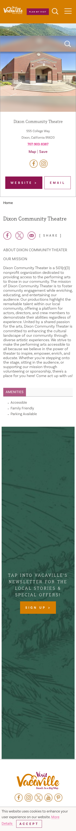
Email (57, 183)
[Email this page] (32, 235)
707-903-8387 (38, 144)
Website (22, 183)
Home (8, 203)
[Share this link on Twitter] (19, 235)
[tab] (14, 392)
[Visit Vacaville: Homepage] (38, 781)
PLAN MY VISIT (37, 12)
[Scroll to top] (59, 819)
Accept (29, 824)
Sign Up (36, 608)
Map (32, 151)
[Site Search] (55, 12)
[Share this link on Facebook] (7, 235)
